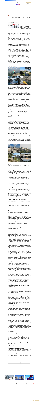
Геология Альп (7, 381)
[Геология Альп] (9, 377)
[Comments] (30, 197)
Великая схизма (17, 364)
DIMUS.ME (17, 2)
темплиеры (10, 364)
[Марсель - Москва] (29, 377)
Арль (12, 364)
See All (33, 373)
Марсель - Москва (28, 381)
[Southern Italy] (19, 377)
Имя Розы (21, 364)
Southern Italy (17, 381)
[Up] (30, 198)
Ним (14, 364)
